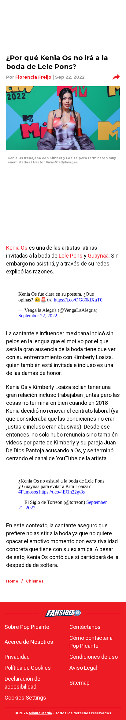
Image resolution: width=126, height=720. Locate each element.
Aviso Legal (83, 668)
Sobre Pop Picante (27, 627)
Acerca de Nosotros (29, 642)
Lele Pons (70, 255)
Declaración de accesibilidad (22, 682)
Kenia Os (17, 247)
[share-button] (116, 77)
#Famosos (28, 491)
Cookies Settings (25, 697)
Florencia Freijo (33, 77)
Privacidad (17, 657)
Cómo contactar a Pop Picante (91, 642)
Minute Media (40, 713)
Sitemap (79, 682)
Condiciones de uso (93, 657)
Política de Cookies (28, 668)
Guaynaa (98, 255)
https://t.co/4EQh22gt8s (62, 491)
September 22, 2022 (37, 315)
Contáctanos (85, 627)
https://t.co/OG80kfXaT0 (78, 299)
